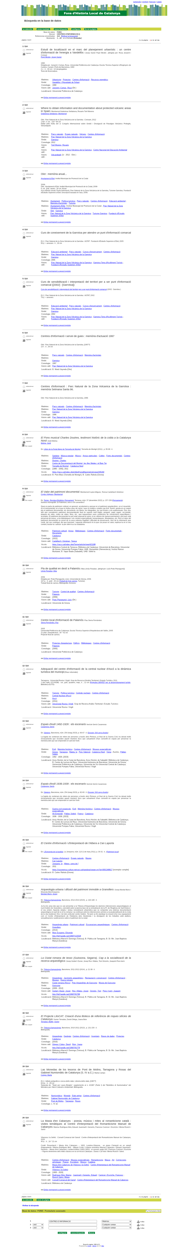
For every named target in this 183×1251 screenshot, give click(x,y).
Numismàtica (56, 1096)
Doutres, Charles (59, 461)
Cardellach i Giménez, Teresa (64, 541)
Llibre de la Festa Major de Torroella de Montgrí (62, 449)
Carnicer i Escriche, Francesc (111, 1175)
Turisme (72, 203)
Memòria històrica (65, 749)
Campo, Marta (46, 1075)
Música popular (67, 456)
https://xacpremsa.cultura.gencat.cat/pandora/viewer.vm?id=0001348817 (82, 870)
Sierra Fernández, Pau (49, 623)
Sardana (55, 456)
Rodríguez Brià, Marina (61, 1175)
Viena (109, 752)
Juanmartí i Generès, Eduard (85, 1175)
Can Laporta (57, 861)
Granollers (56, 927)
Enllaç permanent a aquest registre (57, 98)
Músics (78, 456)
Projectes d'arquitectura (62, 643)
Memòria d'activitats (58, 203)
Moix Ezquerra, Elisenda (62, 933)
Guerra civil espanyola (61, 809)
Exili (54, 749)
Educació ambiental (117, 201)
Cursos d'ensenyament (92, 252)
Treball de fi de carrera (68, 581)
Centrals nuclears (83, 693)
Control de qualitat (68, 592)
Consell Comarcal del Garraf (64, 1180)
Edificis (76, 643)
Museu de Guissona (107, 983)
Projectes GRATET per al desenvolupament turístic (110, 682)
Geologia (67, 1036)
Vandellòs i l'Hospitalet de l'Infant (65, 82)
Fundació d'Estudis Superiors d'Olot (66, 265)
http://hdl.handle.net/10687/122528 (66, 936)
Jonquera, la (57, 864)
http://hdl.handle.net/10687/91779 (66, 1048)
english (145, 2)
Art (113, 1160)
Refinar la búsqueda (69, 36)
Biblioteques (80, 531)
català (159, 2)
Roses (77, 1101)
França (80, 814)
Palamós (56, 594)
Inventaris (95, 1036)
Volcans (82, 134)
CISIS (89, 1246)
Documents (57, 533)
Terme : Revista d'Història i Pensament (59, 500)
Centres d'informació (80, 80)
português (137, 2)
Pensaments (117, 500)
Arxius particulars (90, 456)
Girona (55, 752)
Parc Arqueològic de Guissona (84, 983)
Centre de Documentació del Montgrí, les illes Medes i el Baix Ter (79, 463)
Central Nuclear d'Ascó (61, 696)
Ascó (54, 698)
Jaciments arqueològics (73, 978)
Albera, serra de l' (71, 864)
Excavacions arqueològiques (98, 924)
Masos (107, 1160)
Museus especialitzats (102, 749)
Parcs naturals (57, 134)
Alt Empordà (57, 814)
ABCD (94, 1246)
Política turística (68, 201)
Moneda (67, 1096)
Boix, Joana (77, 1044)
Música (83, 1162)
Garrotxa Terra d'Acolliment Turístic (108, 263)
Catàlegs (91, 1162)
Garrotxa (54, 140)
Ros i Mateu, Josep (80, 991)
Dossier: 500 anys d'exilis (98, 733)
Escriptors (74, 1162)
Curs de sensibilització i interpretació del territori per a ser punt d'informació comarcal (74, 289)
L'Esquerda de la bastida (53, 852)
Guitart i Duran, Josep (61, 991)
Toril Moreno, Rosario (60, 145)
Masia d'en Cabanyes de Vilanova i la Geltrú (70, 1165)
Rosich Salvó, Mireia (60, 1177)
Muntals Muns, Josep (49, 894)
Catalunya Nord (76, 466)
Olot (52, 211)
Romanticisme (97, 1160)
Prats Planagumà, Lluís (62, 600)
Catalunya (56, 536)
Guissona (56, 985)
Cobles (102, 456)
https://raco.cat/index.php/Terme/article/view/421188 (74, 544)
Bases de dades (108, 1036)
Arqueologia (57, 978)
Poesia (65, 1162)
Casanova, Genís (47, 727)
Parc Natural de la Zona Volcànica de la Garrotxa (71, 137)
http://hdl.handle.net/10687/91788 (66, 994)
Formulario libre (154, 1211)
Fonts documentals (114, 456)
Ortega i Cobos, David (61, 1044)
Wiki (102, 1246)
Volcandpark (56, 155)
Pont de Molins (57, 1101)
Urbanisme (56, 80)
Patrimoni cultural (59, 531)
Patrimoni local (112, 852)
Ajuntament (55, 201)
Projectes (67, 80)
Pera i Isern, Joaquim (112, 991)
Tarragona (63, 752)
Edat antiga (76, 1096)
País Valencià (84, 752)
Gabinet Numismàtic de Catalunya (65, 1098)
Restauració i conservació (96, 978)
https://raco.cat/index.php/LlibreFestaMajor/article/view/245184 (78, 472)
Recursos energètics (99, 80)
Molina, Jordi (46, 443)
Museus (55, 980)
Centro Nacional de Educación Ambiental (110, 150)
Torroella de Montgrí (60, 466)
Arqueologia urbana (60, 924)
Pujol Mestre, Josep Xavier (51, 57)
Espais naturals (71, 134)
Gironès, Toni (95, 991)
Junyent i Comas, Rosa (62, 88)
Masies (88, 858)
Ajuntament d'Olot (48, 179)
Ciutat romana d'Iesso (61, 983)
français (152, 2)
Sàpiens (47, 733)
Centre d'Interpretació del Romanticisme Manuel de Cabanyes (102, 1180)
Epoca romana (67, 980)
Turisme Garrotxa (100, 213)
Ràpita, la (73, 752)
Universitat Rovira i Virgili (62, 704)
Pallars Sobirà (70, 814)
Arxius (71, 531)
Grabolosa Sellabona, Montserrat (54, 114)
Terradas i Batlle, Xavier (50, 1022)
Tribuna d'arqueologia (52, 900)
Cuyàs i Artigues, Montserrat (52, 494)
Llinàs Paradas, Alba (49, 571)
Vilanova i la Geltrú (60, 1170)
